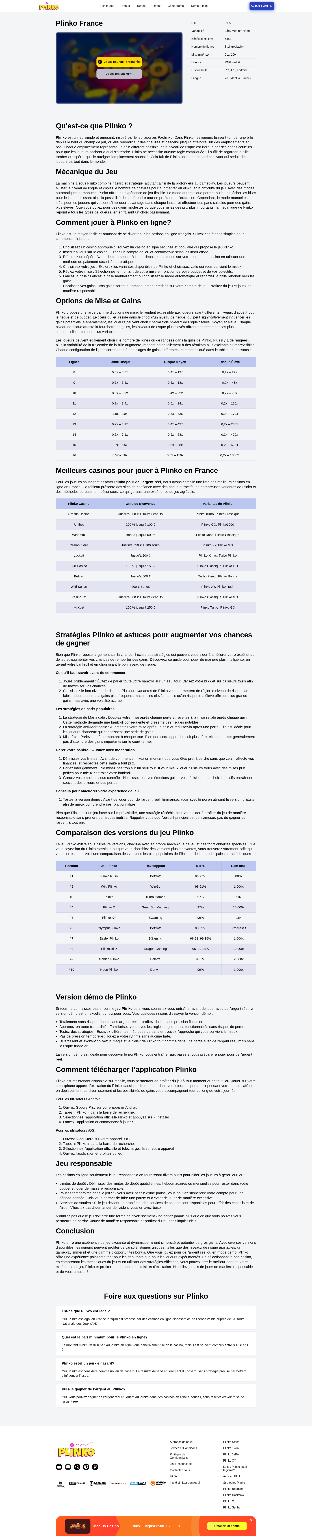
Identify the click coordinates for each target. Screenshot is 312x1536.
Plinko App (107, 5)
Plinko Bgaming (233, 1488)
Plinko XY (229, 1460)
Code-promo (176, 5)
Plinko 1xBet (231, 1454)
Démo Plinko (199, 5)
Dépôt (157, 5)
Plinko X (228, 1501)
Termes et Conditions (183, 1448)
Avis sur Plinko (232, 1476)
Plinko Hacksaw (233, 1495)
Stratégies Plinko (234, 1482)
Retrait (141, 5)
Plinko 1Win (231, 1448)
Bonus (126, 5)
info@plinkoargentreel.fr (185, 1482)
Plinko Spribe (231, 1507)
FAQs (173, 1476)
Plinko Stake (231, 1441)
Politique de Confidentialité (179, 1456)
